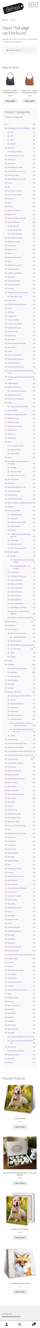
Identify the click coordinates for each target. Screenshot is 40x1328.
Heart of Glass (15, 450)
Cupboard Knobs (16, 514)
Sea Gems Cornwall (14, 896)
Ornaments (12, 837)
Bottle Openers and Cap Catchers (22, 645)
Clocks (10, 308)
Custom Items (13, 332)
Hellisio (10, 507)
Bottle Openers (15, 641)
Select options (20, 1183)
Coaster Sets (12, 316)
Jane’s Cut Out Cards (17, 475)
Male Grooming (13, 775)
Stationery (11, 943)
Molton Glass (15, 453)
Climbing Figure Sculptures (17, 304)
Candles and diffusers (15, 273)
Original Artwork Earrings (17, 833)
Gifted (10, 403)
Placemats (14, 707)
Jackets (10, 660)
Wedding (11, 1017)
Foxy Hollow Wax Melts (16, 367)
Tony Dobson (12, 978)
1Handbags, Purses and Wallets (19, 128)
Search (20, 1324)
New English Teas (14, 818)
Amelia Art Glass (13, 175)
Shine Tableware (16, 715)
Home (6, 20)
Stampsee (11, 939)
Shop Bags (11, 915)
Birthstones (12, 246)
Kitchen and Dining (14, 692)
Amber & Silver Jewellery (16, 171)
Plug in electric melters (16, 876)
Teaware (11, 966)
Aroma (10, 183)
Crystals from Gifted (15, 324)
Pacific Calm (12, 849)
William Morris (13, 1029)
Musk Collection (16, 600)
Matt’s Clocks (12, 782)
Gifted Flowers (15, 526)
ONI (9, 829)
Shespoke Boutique (14, 908)
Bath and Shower (13, 222)
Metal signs (12, 798)
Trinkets (11, 986)
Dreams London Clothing (16, 343)
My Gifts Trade (12, 810)
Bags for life (12, 214)
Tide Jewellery (15, 676)
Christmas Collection (17, 576)
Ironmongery (12, 629)
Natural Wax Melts (16, 604)
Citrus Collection (16, 580)
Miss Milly (13, 672)
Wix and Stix (12, 1047)
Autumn (10, 206)
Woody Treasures (13, 1055)
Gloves (10, 457)
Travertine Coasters (15, 982)
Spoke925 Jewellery (14, 931)
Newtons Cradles (13, 822)
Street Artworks (13, 951)
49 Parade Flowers (16, 152)
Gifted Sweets (12, 430)
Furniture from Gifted (17, 522)
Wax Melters (12, 1013)
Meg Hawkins (12, 786)
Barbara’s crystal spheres (16, 218)
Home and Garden (14, 511)
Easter (10, 351)
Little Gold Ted (13, 759)
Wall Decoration (16, 544)
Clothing (11, 312)
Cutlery (12, 700)
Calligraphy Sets (13, 269)
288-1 (12, 140)
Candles (13, 556)
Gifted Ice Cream (13, 422)
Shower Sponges (16, 234)
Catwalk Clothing (14, 281)
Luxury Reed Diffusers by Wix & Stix (22, 1037)
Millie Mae (11, 802)
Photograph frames (15, 869)
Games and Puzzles (14, 387)
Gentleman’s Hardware (16, 399)
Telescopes (14, 540)
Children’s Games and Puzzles (18, 293)
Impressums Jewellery (18, 668)
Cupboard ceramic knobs (18, 407)
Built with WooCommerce (11, 1316)
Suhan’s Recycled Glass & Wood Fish (20, 955)
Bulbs (10, 261)
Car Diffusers (14, 572)
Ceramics (11, 289)
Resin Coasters (13, 884)
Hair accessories (13, 479)
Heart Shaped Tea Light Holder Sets (20, 503)
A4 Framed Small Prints (16, 156)
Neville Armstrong (14, 814)
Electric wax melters (15, 355)
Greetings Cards (15, 471)
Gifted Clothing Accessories (17, 414)
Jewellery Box (12, 680)
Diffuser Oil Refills (16, 584)
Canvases (11, 277)
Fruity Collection (16, 592)
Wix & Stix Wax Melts (17, 1051)
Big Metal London (14, 242)
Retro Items (14, 711)
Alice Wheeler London (15, 167)
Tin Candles (12, 974)
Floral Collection (16, 588)
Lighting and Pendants (16, 747)
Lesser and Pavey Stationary (17, 743)
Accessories (12, 159)
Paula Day (11, 857)
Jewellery (11, 664)
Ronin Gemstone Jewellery (17, 888)
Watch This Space (14, 1005)
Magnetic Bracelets (14, 771)
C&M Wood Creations (15, 265)
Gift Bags (13, 468)
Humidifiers (12, 625)
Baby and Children (14, 210)
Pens (9, 865)
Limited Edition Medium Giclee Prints (21, 755)
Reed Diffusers (12, 880)
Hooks (12, 653)
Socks (10, 923)
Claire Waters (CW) (16, 446)
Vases (9, 994)
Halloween (11, 483)
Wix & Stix (11, 1033)
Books (10, 253)
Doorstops (11, 339)
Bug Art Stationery (14, 257)
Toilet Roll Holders (19, 637)
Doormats (13, 518)
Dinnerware (12, 336)
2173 (12, 132)
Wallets (13, 144)
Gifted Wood (12, 438)
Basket (31, 1322)
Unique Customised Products (18, 990)
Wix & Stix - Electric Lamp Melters (22, 617)
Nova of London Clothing (16, 826)
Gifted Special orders (15, 426)
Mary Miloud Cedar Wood (16, 779)
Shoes (10, 912)
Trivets (12, 736)
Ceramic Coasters (14, 285)
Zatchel (10, 1062)
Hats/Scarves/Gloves (15, 499)
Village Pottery (13, 998)
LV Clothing (12, 767)
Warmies (11, 1001)
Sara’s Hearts (12, 892)
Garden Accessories (14, 395)
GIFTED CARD (12, 410)
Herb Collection (15, 596)
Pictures (10, 872)
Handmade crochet (14, 491)
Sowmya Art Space (14, 927)
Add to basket (10, 101)
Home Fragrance (13, 552)
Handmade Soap (16, 230)
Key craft (11, 684)
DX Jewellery (12, 347)
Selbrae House (13, 900)
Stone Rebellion (16, 719)
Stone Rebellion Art (15, 947)
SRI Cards (11, 935)
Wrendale (11, 1059)
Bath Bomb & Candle (15, 238)
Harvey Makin (12, 495)
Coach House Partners (18, 391)
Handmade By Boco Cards (16, 487)
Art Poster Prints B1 (15, 195)
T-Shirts (10, 962)
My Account (6, 1324)
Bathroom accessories (18, 633)
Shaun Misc (11, 904)
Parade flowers (13, 853)
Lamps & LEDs (12, 739)
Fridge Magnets (13, 383)
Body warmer (12, 250)
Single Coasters (13, 919)
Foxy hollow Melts (14, 363)
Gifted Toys (11, 434)
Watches (11, 1009)
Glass (9, 442)
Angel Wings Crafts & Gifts (17, 179)
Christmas (11, 300)
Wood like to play (16, 296)
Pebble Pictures (13, 861)
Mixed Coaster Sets (16, 704)
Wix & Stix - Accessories (18, 548)
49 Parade (11, 148)
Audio (9, 203)
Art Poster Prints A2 (15, 191)
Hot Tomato (12, 621)
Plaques (13, 530)
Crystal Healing (13, 320)
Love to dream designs (15, 763)
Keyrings (11, 688)
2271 (12, 136)
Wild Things (12, 1025)
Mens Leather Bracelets (16, 794)
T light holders (13, 958)
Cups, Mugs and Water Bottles (20, 696)
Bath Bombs (14, 226)
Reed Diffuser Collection (18, 607)
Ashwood (11, 199)
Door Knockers (15, 649)
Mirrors (10, 806)
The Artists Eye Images (16, 970)
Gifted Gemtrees (13, 418)
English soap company (15, 359)
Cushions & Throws (14, 328)
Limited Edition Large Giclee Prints (20, 751)
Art (9, 187)
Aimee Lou (11, 163)
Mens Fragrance (13, 790)
